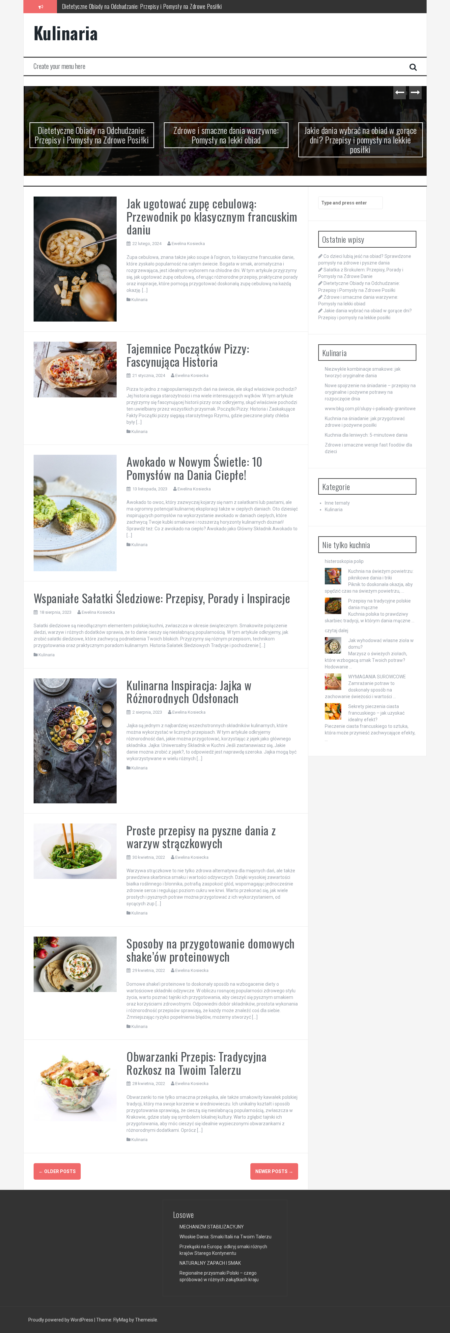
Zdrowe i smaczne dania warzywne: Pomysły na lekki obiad (124, 6)
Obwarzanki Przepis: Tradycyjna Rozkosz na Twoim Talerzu (197, 1062)
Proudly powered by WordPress (61, 1319)
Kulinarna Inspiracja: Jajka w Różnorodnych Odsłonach (189, 691)
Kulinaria (66, 32)
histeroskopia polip (344, 561)
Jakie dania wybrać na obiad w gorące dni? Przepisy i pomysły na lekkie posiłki (359, 139)
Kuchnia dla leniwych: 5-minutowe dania (366, 435)
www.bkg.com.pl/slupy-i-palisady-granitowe (370, 408)
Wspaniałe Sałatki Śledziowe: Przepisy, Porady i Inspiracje (162, 597)
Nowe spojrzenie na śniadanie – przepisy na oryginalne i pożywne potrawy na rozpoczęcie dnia (370, 392)
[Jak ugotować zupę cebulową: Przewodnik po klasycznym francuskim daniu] (75, 258)
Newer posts (274, 1171)
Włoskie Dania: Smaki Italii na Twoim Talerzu (225, 1236)
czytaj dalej (336, 630)
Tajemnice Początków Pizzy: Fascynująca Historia (188, 354)
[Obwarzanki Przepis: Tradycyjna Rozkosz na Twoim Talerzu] (75, 1085)
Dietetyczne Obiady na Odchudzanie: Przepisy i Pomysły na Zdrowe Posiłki (91, 135)
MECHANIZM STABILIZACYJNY (212, 1226)
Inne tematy (337, 503)
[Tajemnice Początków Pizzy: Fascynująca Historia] (75, 369)
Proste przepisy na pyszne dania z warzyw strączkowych (201, 836)
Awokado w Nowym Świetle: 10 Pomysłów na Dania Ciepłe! (195, 467)
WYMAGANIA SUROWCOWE (377, 676)
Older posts (57, 1171)
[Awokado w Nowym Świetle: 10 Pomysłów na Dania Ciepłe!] (75, 512)
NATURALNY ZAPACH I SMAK (210, 1263)
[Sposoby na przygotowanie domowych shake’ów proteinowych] (75, 964)
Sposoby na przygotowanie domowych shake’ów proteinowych (211, 949)
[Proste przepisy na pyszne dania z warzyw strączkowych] (75, 850)
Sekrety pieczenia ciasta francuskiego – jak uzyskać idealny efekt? (376, 713)
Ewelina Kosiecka (188, 243)
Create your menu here (59, 66)
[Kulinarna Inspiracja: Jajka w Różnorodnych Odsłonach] (75, 740)
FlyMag (120, 1319)
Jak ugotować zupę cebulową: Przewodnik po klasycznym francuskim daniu (212, 216)
